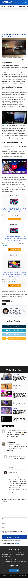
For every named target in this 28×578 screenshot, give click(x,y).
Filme (14, 384)
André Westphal (6, 60)
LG (7, 62)
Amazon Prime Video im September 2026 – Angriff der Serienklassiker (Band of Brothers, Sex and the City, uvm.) (19, 378)
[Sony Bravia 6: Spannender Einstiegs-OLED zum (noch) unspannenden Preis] (6, 403)
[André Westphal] (5, 311)
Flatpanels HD (10, 303)
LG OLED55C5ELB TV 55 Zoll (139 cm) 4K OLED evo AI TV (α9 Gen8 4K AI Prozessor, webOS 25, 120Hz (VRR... (14, 209)
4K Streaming (16, 374)
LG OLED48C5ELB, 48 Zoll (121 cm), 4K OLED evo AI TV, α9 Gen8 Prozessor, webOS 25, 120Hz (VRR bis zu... (14, 238)
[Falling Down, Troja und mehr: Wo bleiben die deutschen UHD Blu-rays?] (6, 386)
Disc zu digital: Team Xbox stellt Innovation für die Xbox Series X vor (19, 420)
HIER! (17, 543)
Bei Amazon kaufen (15, 219)
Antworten (9, 438)
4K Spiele (15, 408)
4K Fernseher (4, 62)
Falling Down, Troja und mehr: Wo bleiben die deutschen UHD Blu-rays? (20, 387)
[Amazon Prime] (4, 246)
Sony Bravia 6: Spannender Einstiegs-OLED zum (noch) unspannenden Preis (19, 404)
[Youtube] (20, 2)
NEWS (11, 62)
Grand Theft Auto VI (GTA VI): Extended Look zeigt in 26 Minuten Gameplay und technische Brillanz (19, 412)
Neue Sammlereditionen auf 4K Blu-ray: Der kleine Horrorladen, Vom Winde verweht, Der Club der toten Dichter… (19, 395)
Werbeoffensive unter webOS (10, 148)
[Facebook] (15, 2)
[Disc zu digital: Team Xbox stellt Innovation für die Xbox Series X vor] (6, 419)
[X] (18, 2)
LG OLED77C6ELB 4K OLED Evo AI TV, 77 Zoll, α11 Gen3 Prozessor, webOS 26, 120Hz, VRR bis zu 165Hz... (14, 274)
